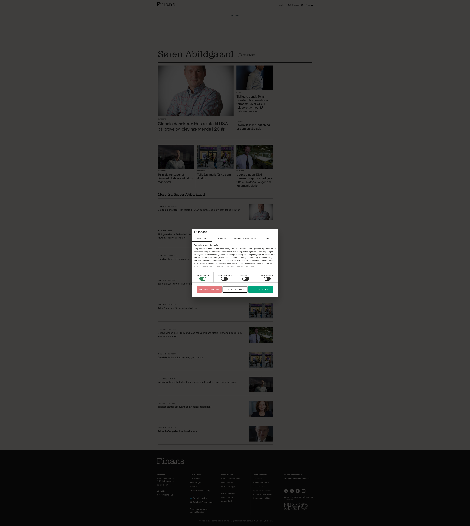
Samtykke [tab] (202, 238)
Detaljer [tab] (221, 238)
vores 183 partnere (207, 249)
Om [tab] (267, 238)
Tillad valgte (235, 289)
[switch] (224, 279)
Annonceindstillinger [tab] (245, 238)
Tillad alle (260, 289)
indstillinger (264, 260)
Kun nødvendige (209, 289)
